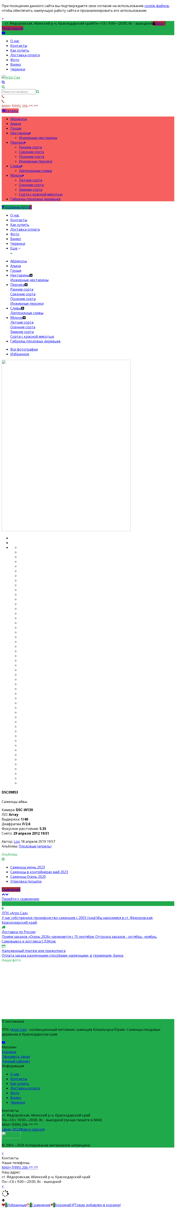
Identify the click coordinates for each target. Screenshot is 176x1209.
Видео (15, 64)
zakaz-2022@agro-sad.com (23, 1129)
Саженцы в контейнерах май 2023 (39, 872)
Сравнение (11, 889)
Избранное (19, 354)
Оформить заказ (16, 1056)
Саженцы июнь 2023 (27, 867)
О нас (14, 41)
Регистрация (12, 28)
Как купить (19, 50)
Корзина (9, 1051)
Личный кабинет (16, 1061)
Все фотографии (24, 349)
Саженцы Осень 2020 (28, 876)
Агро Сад (18, 1029)
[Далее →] (66, 530)
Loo (17, 841)
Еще (14, 248)
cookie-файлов (156, 5)
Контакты (18, 45)
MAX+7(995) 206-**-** (20, 1167)
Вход (159, 23)
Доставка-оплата (25, 55)
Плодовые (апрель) (35, 846)
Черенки (17, 69)
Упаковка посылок (26, 881)
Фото (14, 59)
